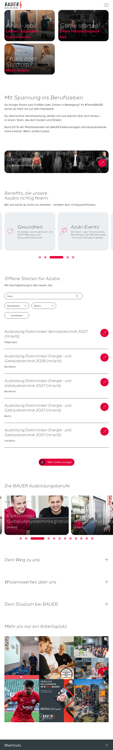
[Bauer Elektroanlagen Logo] (13, 5)
